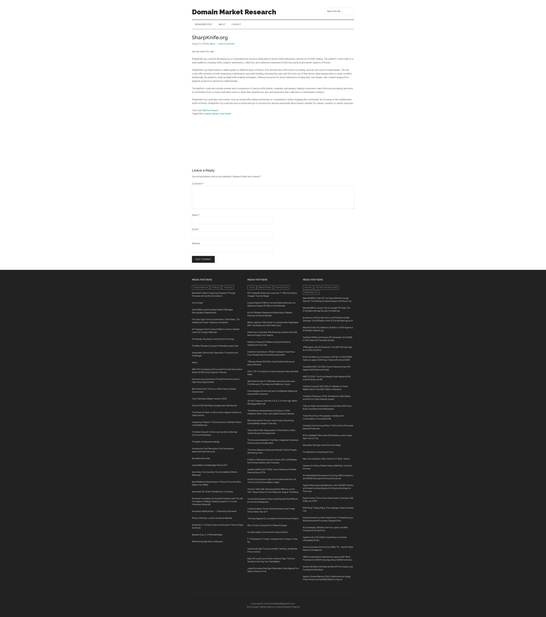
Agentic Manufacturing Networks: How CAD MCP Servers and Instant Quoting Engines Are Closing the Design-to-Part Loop (328, 488)
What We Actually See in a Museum (207, 541)
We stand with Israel (201, 458)
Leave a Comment (226, 44)
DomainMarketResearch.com (281, 604)
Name (196, 215)
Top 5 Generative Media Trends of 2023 (209, 399)
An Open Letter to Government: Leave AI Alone (267, 532)
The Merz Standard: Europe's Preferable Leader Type (215, 346)
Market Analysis (267, 607)
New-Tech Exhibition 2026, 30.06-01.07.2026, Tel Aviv (326, 459)
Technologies (252, 607)
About (194, 362)
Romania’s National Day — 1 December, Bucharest (214, 511)
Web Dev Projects (210, 110)
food (222, 114)
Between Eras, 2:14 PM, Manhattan (207, 535)
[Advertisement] (273, 147)
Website (196, 243)
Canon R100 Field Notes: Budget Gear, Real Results (214, 405)
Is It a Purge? (197, 303)
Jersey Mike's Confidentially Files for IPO (209, 465)
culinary (215, 114)
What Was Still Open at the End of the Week (322, 445)
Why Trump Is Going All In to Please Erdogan (267, 525)
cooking (207, 114)
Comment (197, 183)
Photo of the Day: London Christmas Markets (212, 518)
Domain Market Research (234, 12)
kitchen (228, 114)
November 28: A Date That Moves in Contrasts (212, 492)
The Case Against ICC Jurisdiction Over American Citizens (272, 518)
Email (195, 229)
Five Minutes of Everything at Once (318, 452)
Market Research (284, 607)
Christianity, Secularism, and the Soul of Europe (213, 339)
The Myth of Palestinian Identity (206, 442)
